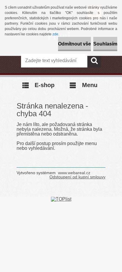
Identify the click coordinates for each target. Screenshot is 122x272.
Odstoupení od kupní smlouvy (77, 176)
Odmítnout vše (74, 43)
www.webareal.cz (74, 172)
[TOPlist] (61, 199)
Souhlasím (105, 43)
